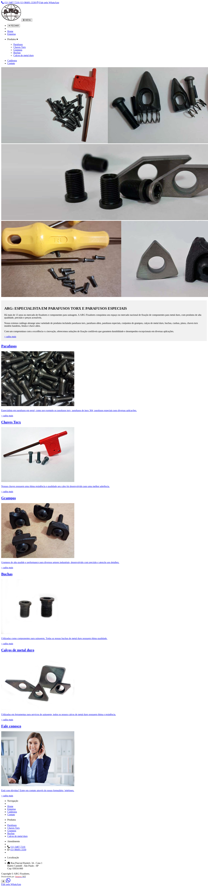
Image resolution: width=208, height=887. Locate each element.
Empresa (11, 34)
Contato (11, 63)
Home (10, 31)
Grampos (17, 50)
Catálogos (12, 60)
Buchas (17, 52)
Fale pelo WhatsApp (49, 2)
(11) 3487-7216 (12, 2)
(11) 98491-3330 (28, 2)
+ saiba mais (10, 336)
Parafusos (18, 44)
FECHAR (14, 26)
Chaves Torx (19, 47)
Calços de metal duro (23, 55)
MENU (28, 20)
